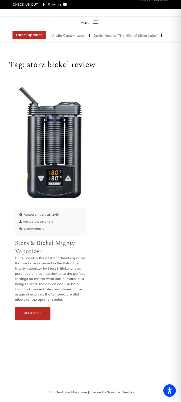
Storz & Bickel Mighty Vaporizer (45, 247)
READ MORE (32, 313)
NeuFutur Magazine (71, 392)
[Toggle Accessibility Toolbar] (169, 390)
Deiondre (46, 222)
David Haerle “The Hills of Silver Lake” (123, 35)
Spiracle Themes (120, 392)
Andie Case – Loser (67, 35)
